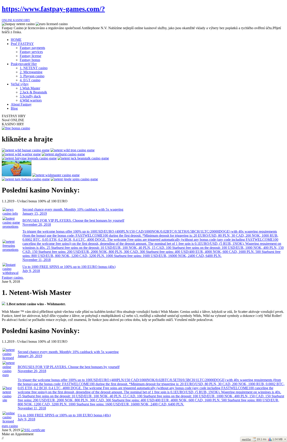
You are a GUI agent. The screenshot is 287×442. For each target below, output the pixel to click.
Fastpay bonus (30, 60)
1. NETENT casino (34, 68)
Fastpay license (30, 56)
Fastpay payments (32, 48)
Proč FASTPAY (22, 44)
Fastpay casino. (13, 277)
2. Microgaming (31, 72)
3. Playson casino (32, 76)
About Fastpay (21, 104)
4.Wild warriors (31, 100)
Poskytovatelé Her (24, 64)
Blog (14, 108)
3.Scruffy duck (30, 96)
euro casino (10, 426)
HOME (16, 40)
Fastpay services (31, 52)
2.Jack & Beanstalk (33, 92)
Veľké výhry (20, 84)
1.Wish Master (30, 88)
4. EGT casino (30, 80)
